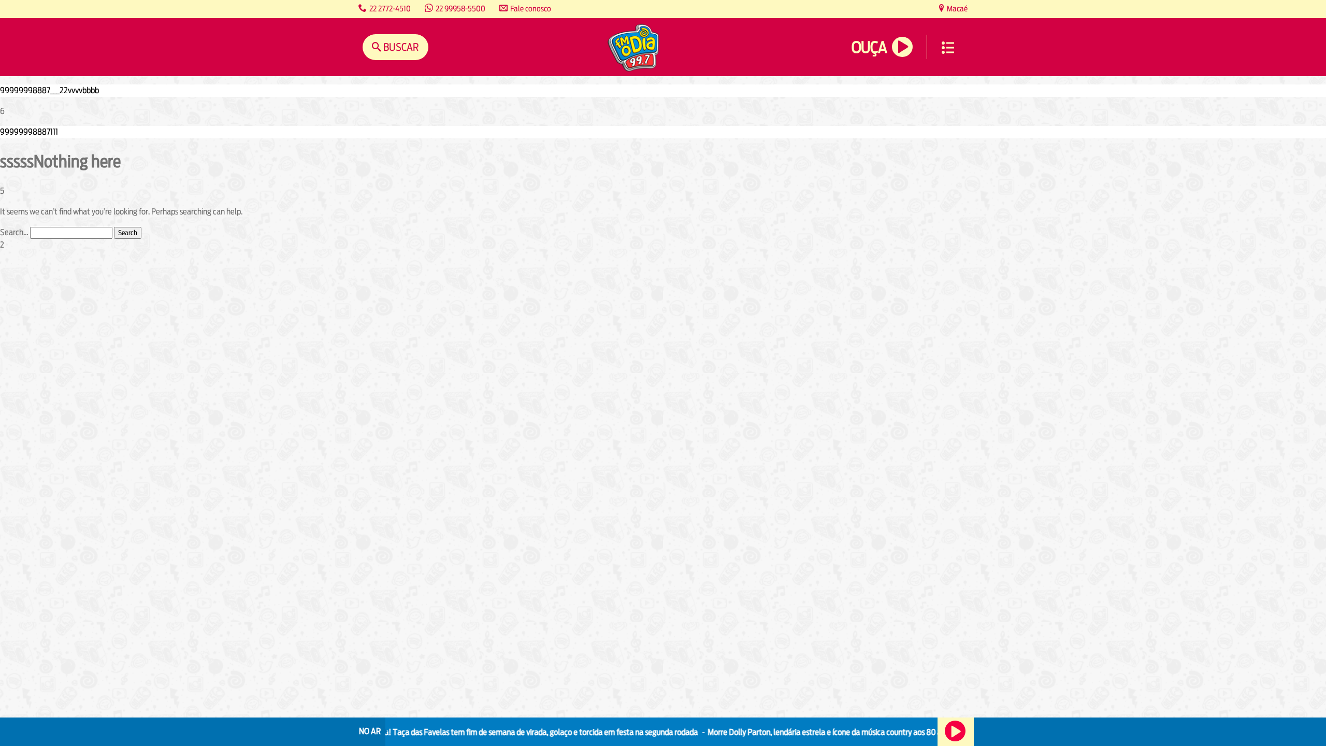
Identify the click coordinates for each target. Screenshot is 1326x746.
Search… (14, 232)
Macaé (956, 8)
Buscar (400, 47)
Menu (947, 48)
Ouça (869, 47)
